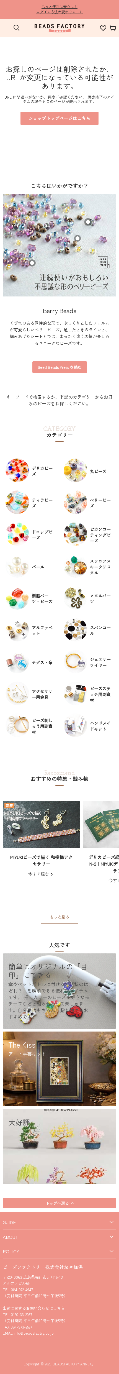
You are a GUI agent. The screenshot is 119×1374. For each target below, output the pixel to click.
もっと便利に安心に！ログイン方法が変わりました (59, 9)
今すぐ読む (39, 874)
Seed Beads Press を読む (60, 367)
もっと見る (59, 917)
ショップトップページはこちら (59, 118)
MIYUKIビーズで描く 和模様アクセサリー (41, 860)
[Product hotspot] (32, 263)
